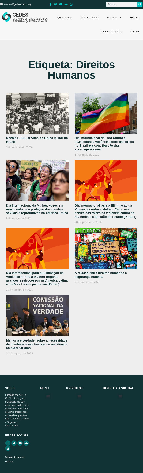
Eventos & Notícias (111, 31)
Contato (134, 31)
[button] (48, 396)
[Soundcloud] (66, 4)
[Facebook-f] (50, 4)
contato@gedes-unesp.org (17, 4)
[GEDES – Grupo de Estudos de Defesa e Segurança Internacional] (24, 17)
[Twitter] (55, 4)
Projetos (134, 17)
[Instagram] (71, 4)
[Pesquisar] (139, 4)
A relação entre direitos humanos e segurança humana (101, 275)
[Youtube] (60, 4)
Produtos (112, 17)
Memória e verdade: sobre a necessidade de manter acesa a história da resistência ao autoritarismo (36, 344)
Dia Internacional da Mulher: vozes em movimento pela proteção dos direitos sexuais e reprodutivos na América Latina (37, 209)
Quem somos (64, 17)
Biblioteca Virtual (90, 17)
